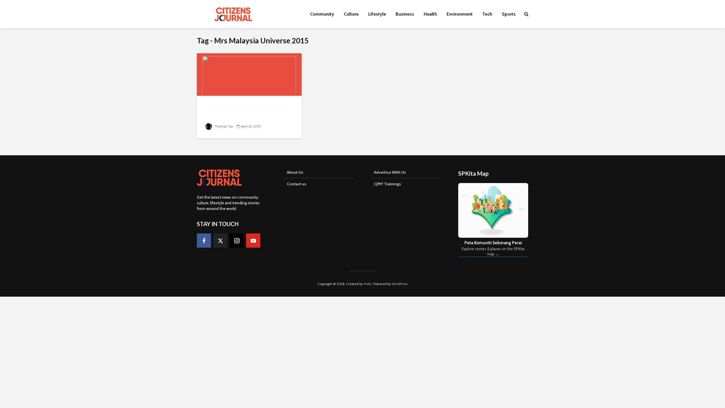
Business (405, 14)
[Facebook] (204, 240)
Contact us (296, 183)
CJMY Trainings (387, 183)
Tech (487, 14)
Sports (509, 14)
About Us (295, 172)
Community (322, 14)
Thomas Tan (223, 126)
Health (430, 14)
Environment (460, 14)
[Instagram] (237, 240)
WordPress (400, 284)
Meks (368, 284)
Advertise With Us (390, 172)
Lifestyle (377, 14)
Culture (351, 14)
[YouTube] (253, 240)
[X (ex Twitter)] (220, 240)
